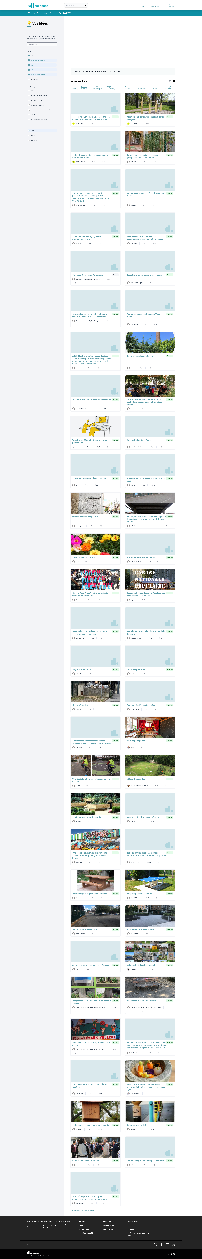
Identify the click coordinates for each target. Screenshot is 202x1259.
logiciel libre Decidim (45, 1256)
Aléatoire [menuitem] (73, 89)
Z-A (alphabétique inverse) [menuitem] (112, 88)
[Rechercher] (85, 5)
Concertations (42, 13)
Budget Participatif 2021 (62, 13)
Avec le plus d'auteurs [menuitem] (168, 88)
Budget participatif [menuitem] (86, 1233)
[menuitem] (42, 44)
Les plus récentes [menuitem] (84, 88)
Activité (130, 1226)
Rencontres (132, 1229)
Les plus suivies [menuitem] (155, 88)
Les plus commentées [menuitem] (142, 88)
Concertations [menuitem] (84, 1229)
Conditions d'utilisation (34, 1245)
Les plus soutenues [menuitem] (128, 88)
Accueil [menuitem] (81, 1225)
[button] (30, 51)
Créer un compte (109, 1226)
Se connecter (108, 1229)
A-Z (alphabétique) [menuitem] (97, 88)
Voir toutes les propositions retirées (82, 1210)
